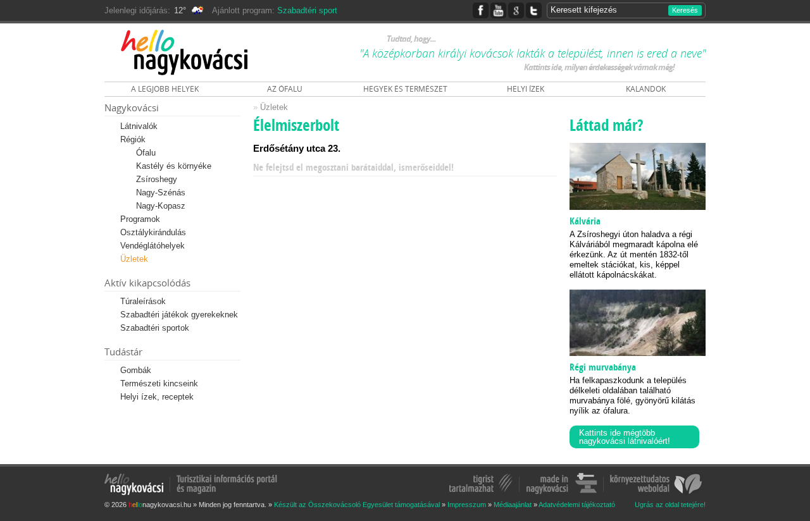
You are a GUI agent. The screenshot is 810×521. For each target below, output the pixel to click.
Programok (140, 219)
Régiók (133, 139)
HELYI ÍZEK (525, 88)
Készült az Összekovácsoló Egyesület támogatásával (357, 504)
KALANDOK (646, 88)
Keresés (685, 10)
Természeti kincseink (159, 383)
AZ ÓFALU (284, 88)
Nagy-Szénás (160, 192)
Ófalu (146, 152)
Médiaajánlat (513, 504)
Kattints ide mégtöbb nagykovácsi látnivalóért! (624, 437)
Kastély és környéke (173, 166)
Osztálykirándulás (153, 232)
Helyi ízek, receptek (157, 396)
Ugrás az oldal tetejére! (670, 504)
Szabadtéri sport (307, 10)
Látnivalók (139, 126)
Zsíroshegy (156, 179)
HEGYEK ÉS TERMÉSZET (405, 88)
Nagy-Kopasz (160, 206)
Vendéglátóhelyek (152, 245)
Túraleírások (143, 301)
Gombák (135, 370)
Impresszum (466, 504)
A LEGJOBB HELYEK (165, 88)
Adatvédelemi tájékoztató (577, 504)
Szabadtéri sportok (154, 328)
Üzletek (134, 259)
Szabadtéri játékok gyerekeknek (179, 314)
